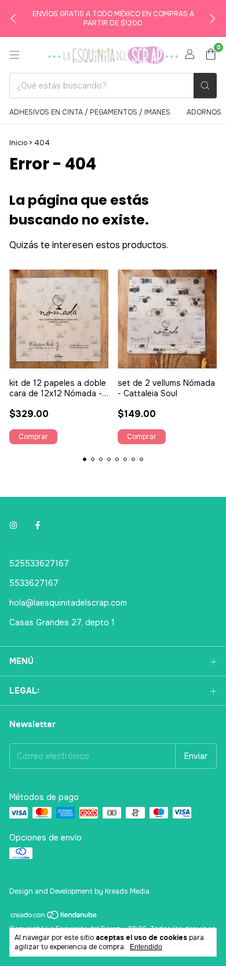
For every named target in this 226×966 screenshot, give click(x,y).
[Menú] (14, 55)
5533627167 (34, 583)
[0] (211, 55)
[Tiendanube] (54, 918)
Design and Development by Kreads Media (79, 891)
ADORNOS (204, 112)
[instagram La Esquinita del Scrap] (13, 525)
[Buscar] (205, 85)
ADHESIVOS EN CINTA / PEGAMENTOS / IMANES (89, 112)
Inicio (18, 143)
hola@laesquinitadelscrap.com (68, 603)
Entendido (146, 947)
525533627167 (39, 563)
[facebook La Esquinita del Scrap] (38, 525)
